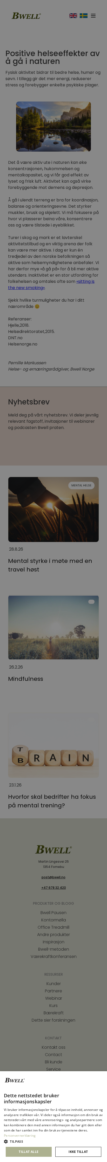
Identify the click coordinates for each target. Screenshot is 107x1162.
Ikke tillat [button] (78, 1151)
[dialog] (53, 1116)
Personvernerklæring (20, 1135)
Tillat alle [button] (28, 1151)
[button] (53, 1141)
